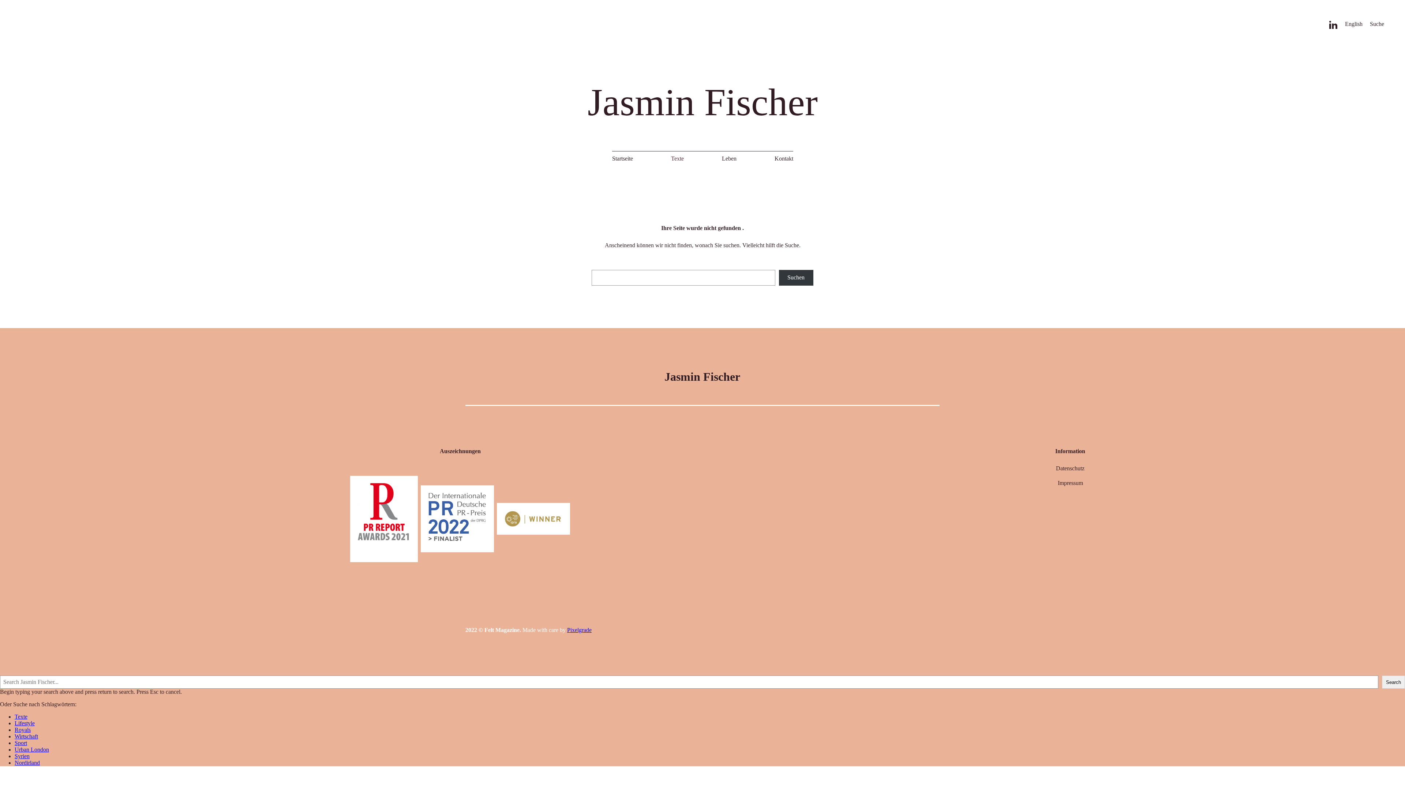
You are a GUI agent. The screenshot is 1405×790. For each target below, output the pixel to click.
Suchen (796, 277)
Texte (677, 158)
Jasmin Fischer (703, 101)
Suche (1377, 24)
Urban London (32, 749)
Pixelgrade (579, 630)
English (1353, 24)
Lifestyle (25, 723)
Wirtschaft (26, 736)
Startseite (622, 158)
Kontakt (783, 158)
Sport (21, 743)
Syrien (22, 756)
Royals (23, 730)
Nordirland (27, 763)
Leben (729, 158)
